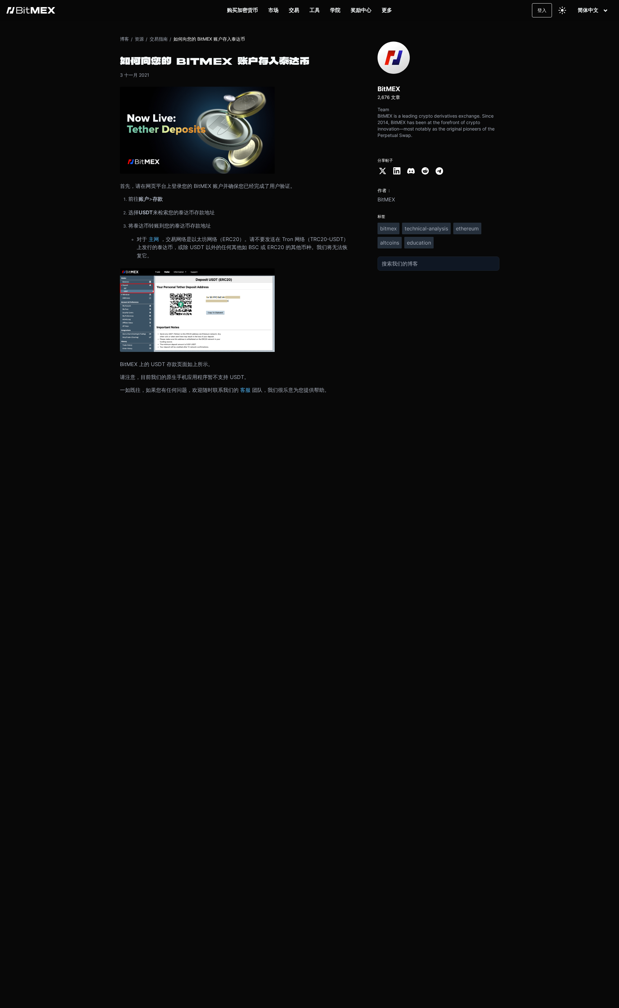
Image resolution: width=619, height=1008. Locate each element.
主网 (154, 239)
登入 (541, 10)
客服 (245, 390)
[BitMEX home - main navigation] (30, 10)
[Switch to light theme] (562, 10)
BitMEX (386, 199)
